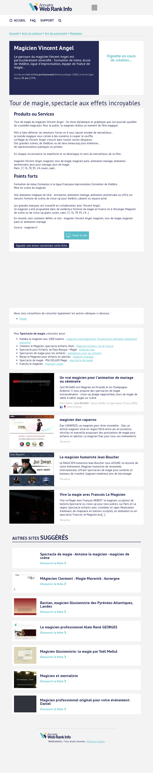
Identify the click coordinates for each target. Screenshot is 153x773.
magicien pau (87, 349)
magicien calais (54, 364)
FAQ (33, 20)
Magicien (76, 33)
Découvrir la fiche (52, 563)
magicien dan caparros (78, 419)
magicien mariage (83, 356)
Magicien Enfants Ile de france (94, 346)
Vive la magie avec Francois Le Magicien (92, 494)
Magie (23, 318)
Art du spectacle (56, 33)
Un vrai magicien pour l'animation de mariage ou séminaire (96, 379)
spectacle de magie (81, 360)
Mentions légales (96, 741)
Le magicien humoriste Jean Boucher (89, 457)
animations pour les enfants (85, 353)
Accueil (20, 20)
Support (47, 20)
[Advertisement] (76, 281)
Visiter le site (79, 235)
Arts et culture (32, 33)
